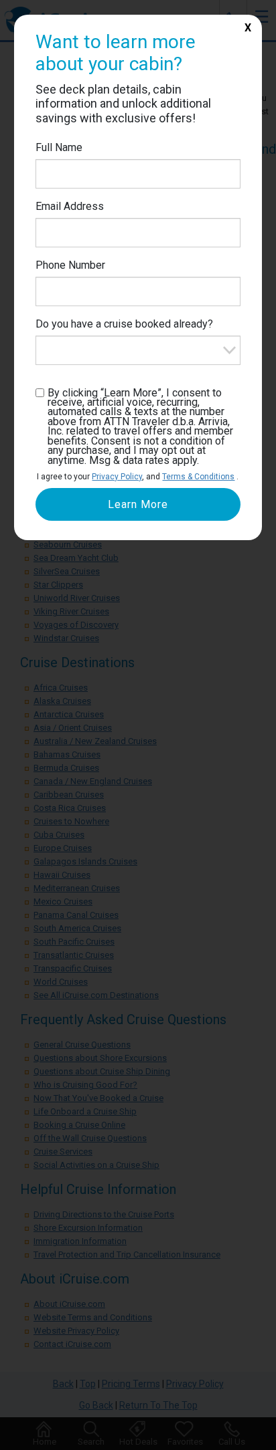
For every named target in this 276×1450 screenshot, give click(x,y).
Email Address (70, 206)
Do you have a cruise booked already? (124, 324)
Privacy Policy (117, 476)
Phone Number (70, 265)
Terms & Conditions (198, 476)
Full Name (59, 147)
